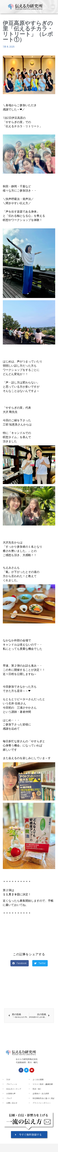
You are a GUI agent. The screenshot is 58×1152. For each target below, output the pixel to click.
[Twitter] (26, 1070)
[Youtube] (31, 1070)
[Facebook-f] (21, 1070)
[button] (53, 6)
